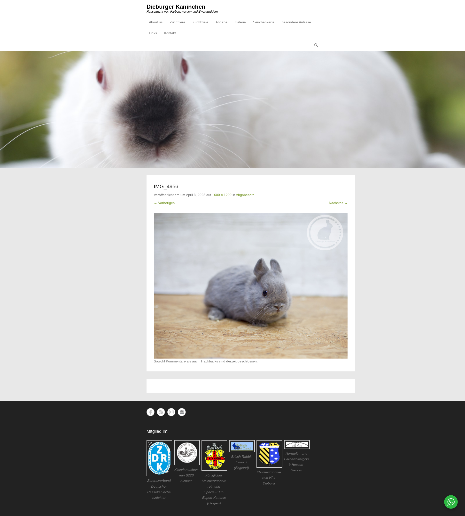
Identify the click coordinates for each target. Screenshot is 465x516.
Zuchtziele (200, 22)
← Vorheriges (164, 203)
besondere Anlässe (296, 22)
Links (153, 33)
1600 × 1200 (222, 195)
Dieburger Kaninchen (176, 6)
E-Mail (182, 412)
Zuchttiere (177, 22)
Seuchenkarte (263, 22)
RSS (161, 412)
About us (156, 22)
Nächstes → (338, 203)
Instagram (171, 412)
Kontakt (170, 33)
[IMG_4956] (251, 286)
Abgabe (221, 22)
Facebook (151, 412)
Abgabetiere (245, 195)
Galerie (240, 22)
